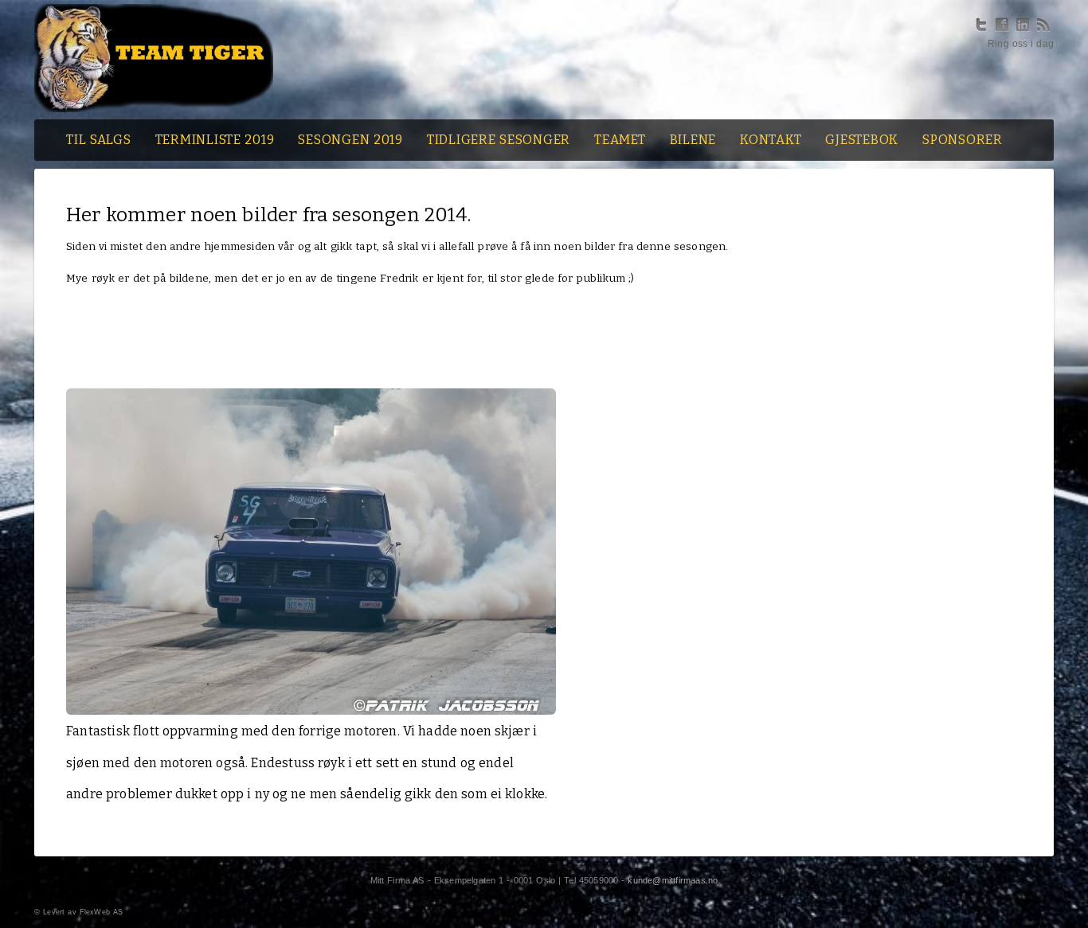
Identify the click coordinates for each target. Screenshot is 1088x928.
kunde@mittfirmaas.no (673, 880)
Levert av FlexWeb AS (83, 912)
